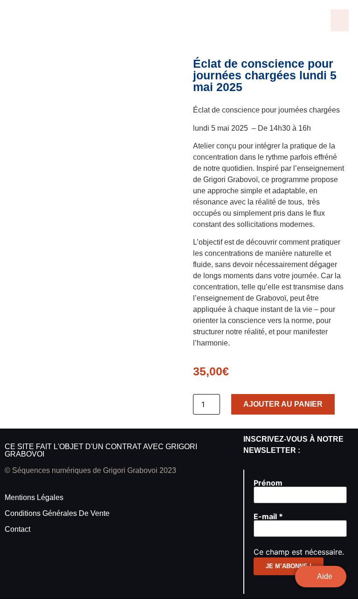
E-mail (268, 516)
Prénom (268, 482)
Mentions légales (34, 497)
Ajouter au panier (283, 404)
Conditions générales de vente (57, 513)
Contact (17, 529)
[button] (339, 20)
